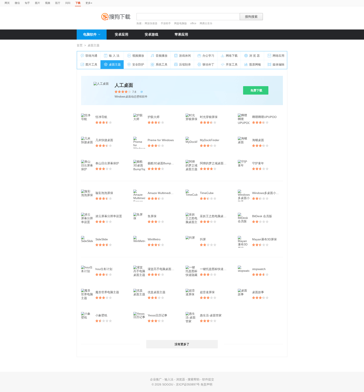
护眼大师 (153, 117)
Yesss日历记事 (157, 315)
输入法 (169, 379)
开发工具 (232, 64)
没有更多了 (182, 344)
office (193, 23)
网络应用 (278, 55)
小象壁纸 (101, 315)
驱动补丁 (208, 64)
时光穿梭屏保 (209, 117)
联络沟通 (91, 55)
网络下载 (232, 55)
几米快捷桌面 (104, 140)
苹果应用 (181, 34)
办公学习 (208, 55)
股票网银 (255, 64)
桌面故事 (258, 292)
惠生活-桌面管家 (211, 315)
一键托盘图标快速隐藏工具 (216, 269)
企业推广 (156, 379)
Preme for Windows (161, 140)
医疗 (57, 2)
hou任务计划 (103, 269)
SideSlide (101, 239)
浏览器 (180, 379)
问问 (67, 2)
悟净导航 (101, 117)
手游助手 (166, 23)
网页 (7, 2)
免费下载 (256, 90)
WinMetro (154, 239)
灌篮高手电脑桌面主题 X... (163, 269)
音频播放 (161, 55)
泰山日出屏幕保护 (107, 163)
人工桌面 (124, 85)
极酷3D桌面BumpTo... (162, 163)
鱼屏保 (152, 216)
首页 (80, 45)
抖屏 (203, 239)
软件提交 (208, 379)
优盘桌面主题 (156, 292)
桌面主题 (115, 64)
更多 (89, 2)
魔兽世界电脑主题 (107, 292)
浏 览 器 (254, 55)
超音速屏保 (207, 292)
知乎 (27, 2)
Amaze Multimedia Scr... (163, 193)
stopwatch (259, 269)
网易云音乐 (206, 23)
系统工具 (161, 64)
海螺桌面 (258, 140)
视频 (47, 2)
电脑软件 (90, 34)
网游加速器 (151, 23)
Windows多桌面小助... (266, 193)
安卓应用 (121, 34)
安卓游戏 (151, 34)
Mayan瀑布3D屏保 (264, 239)
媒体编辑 (278, 64)
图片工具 (91, 64)
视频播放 (138, 55)
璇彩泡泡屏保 (104, 193)
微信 (17, 2)
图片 (37, 2)
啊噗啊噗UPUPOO (264, 117)
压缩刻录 (185, 64)
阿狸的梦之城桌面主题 (214, 163)
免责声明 (206, 384)
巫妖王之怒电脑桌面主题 (216, 216)
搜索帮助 (193, 379)
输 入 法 (114, 55)
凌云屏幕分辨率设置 (108, 216)
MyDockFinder (209, 140)
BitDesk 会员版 (262, 216)
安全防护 (138, 64)
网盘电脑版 (180, 23)
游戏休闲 (185, 55)
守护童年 (258, 163)
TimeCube (207, 193)
